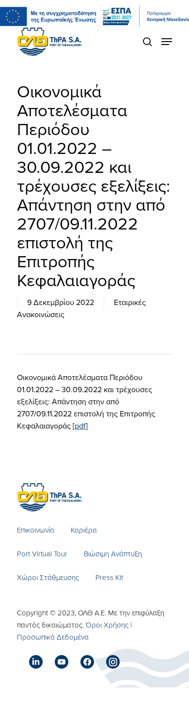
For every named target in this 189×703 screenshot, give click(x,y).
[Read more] (49, 41)
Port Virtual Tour (42, 554)
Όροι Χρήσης (107, 625)
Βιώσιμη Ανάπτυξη (113, 554)
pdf (80, 425)
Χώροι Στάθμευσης (48, 577)
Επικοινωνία (35, 530)
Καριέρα (84, 530)
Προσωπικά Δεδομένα (53, 637)
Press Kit (109, 577)
